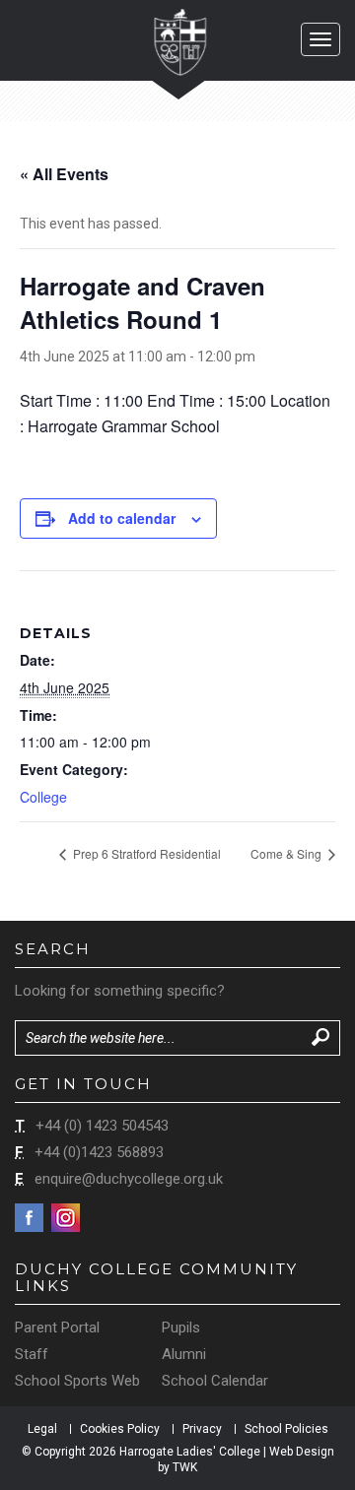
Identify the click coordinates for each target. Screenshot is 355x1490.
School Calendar (215, 1381)
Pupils (181, 1327)
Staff (31, 1354)
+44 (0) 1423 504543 (102, 1125)
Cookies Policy (120, 1429)
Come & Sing (287, 853)
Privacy (202, 1429)
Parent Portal (57, 1327)
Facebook (29, 1217)
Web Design (301, 1451)
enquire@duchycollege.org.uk (129, 1179)
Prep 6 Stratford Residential (145, 853)
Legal (42, 1429)
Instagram (65, 1217)
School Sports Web (77, 1381)
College (43, 797)
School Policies (286, 1429)
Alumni (184, 1354)
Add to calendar (122, 518)
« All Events (64, 173)
